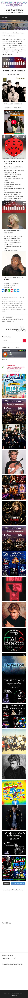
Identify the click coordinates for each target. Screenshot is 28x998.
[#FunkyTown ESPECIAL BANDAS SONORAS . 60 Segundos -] (14, 462)
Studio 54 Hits (11, 309)
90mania (6, 301)
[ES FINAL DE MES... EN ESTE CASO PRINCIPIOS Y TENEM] (14, 868)
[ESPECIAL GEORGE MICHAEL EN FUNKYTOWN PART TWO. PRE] (14, 614)
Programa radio (6, 307)
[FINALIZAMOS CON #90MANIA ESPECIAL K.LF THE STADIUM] (14, 589)
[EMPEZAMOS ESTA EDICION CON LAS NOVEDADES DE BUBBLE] (14, 817)
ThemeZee (14, 995)
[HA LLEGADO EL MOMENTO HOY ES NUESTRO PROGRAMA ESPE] (14, 538)
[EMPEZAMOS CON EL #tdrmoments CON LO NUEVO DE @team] (14, 665)
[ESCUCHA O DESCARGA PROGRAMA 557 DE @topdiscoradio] (14, 716)
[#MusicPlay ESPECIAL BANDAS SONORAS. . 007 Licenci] (14, 487)
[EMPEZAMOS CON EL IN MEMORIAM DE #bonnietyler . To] (14, 513)
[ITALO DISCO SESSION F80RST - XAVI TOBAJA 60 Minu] (14, 640)
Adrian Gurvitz (12, 301)
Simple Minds (13, 307)
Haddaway (4, 303)
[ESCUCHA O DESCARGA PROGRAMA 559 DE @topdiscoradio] (14, 411)
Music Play (19, 305)
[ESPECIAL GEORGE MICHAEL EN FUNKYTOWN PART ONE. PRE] (14, 766)
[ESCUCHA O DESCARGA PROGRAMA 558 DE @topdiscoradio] (14, 563)
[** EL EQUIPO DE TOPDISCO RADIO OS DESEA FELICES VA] (14, 386)
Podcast (6, 297)
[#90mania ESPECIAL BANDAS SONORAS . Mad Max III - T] (14, 436)
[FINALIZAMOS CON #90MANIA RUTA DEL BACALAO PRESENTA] (14, 741)
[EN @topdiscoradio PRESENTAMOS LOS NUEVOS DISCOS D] (14, 690)
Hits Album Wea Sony (13, 303)
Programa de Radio (13, 297)
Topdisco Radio (14, 9)
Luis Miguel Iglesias (11, 305)
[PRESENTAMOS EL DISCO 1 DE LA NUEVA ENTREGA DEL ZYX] (14, 792)
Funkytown (19, 301)
